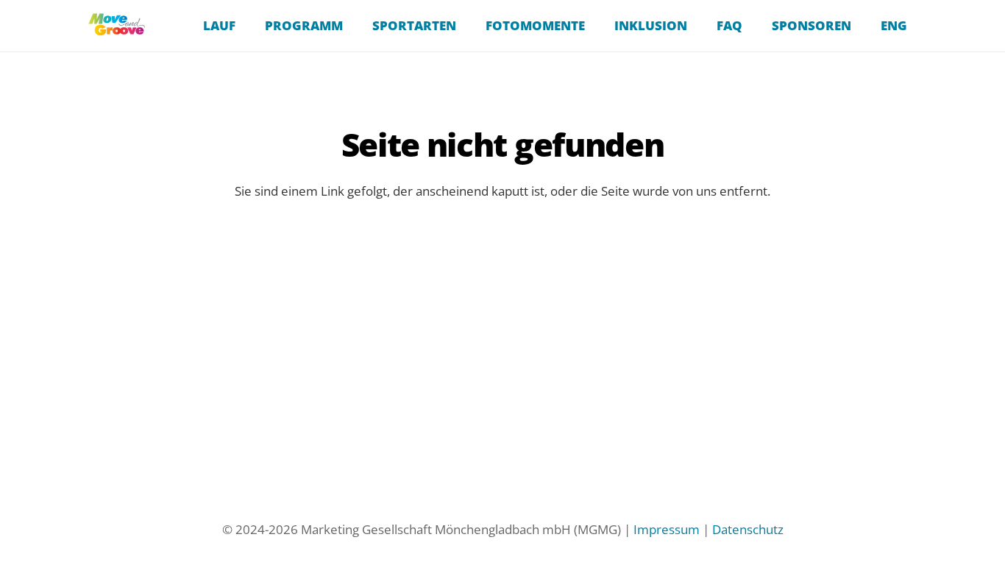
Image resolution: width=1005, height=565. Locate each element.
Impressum (666, 529)
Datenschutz (748, 529)
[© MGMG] (117, 26)
